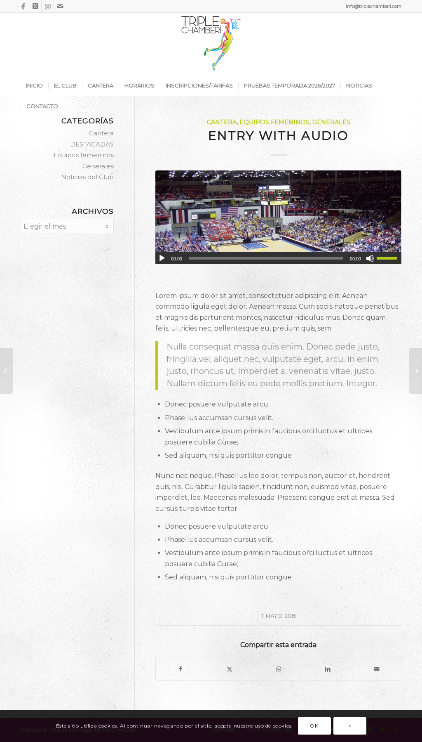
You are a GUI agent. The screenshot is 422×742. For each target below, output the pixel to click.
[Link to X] (35, 6)
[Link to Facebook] (23, 6)
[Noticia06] (278, 217)
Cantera (222, 122)
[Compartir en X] (229, 669)
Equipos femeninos (274, 122)
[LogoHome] (211, 44)
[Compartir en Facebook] (180, 669)
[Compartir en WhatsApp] (278, 669)
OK (314, 726)
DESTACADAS (92, 144)
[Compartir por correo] (376, 669)
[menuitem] (34, 85)
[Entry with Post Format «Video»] (6, 371)
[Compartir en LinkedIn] (327, 669)
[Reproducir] (162, 258)
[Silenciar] (370, 258)
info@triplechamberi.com (373, 6)
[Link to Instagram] (48, 6)
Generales (331, 122)
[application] (278, 258)
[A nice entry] (415, 371)
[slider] (389, 258)
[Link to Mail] (60, 6)
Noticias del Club (87, 177)
